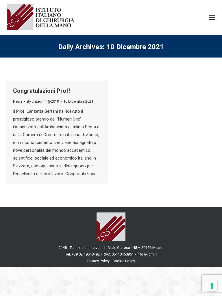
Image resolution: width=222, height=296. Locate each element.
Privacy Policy (98, 261)
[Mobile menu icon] (212, 17)
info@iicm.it (147, 254)
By (43, 101)
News (18, 101)
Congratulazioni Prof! (41, 90)
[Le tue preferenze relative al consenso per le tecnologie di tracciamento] (211, 285)
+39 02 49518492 (86, 254)
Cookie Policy (123, 261)
